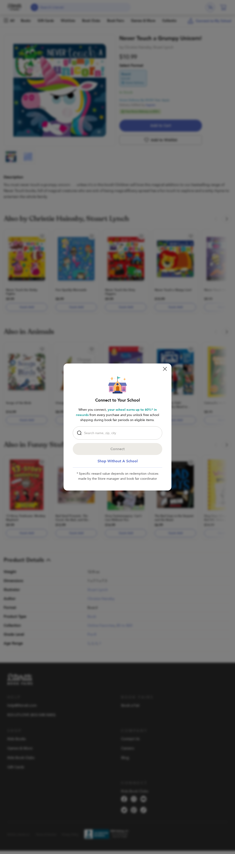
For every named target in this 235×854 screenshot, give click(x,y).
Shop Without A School (118, 461)
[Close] (165, 369)
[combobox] (118, 433)
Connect (117, 449)
